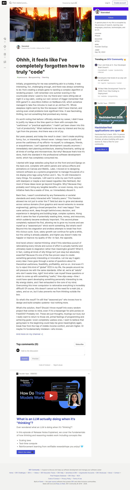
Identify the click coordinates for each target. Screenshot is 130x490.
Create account (120, 3)
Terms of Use (77, 478)
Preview (35, 359)
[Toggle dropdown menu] (88, 373)
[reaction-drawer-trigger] (5, 40)
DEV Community (115, 59)
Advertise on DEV (71, 473)
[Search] (10, 3)
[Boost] (5, 62)
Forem (41, 481)
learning (45, 77)
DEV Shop (71, 476)
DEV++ (30, 473)
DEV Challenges (20, 473)
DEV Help (60, 473)
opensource (22, 77)
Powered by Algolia (69, 3)
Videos (36, 473)
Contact (117, 473)
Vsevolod (25, 46)
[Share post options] (5, 68)
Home (11, 473)
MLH (78, 476)
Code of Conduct (44, 365)
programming (34, 77)
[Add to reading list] (5, 55)
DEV (72, 481)
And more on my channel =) (29, 334)
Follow (110, 18)
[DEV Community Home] (4, 3)
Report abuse (58, 365)
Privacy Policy (66, 478)
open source (52, 481)
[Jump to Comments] (5, 47)
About (110, 473)
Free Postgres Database (58, 476)
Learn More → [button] (101, 149)
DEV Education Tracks (48, 473)
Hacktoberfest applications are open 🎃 (109, 129)
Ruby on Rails (60, 484)
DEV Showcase (101, 473)
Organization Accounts (86, 473)
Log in (107, 3)
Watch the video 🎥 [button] (25, 452)
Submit (24, 359)
